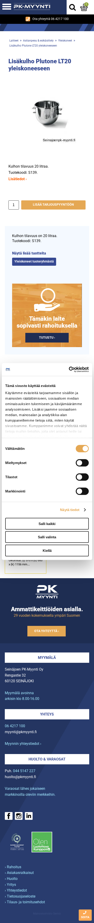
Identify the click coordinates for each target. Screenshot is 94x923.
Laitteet (13, 40)
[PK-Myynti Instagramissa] (19, 816)
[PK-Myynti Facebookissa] (9, 816)
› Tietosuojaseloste (20, 896)
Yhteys (47, 714)
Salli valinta (47, 537)
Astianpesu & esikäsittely (38, 40)
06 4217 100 (15, 726)
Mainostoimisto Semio (47, 913)
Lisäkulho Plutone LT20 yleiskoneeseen (33, 45)
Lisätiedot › (17, 179)
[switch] (82, 462)
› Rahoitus (13, 867)
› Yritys (10, 884)
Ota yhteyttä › (46, 631)
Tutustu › (47, 338)
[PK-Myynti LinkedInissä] (29, 816)
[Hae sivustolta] (72, 7)
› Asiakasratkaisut (19, 872)
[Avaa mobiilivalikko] (6, 7)
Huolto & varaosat (47, 759)
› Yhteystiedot (16, 890)
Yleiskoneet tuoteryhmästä (34, 261)
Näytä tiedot (69, 510)
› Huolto (11, 878)
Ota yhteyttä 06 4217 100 (50, 19)
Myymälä (47, 657)
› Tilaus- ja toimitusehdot (25, 902)
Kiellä (47, 550)
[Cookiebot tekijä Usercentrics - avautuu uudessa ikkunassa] (69, 370)
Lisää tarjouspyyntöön (53, 205)
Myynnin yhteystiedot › (23, 743)
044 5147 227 (24, 771)
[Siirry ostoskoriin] (83, 7)
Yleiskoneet (65, 40)
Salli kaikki (47, 523)
